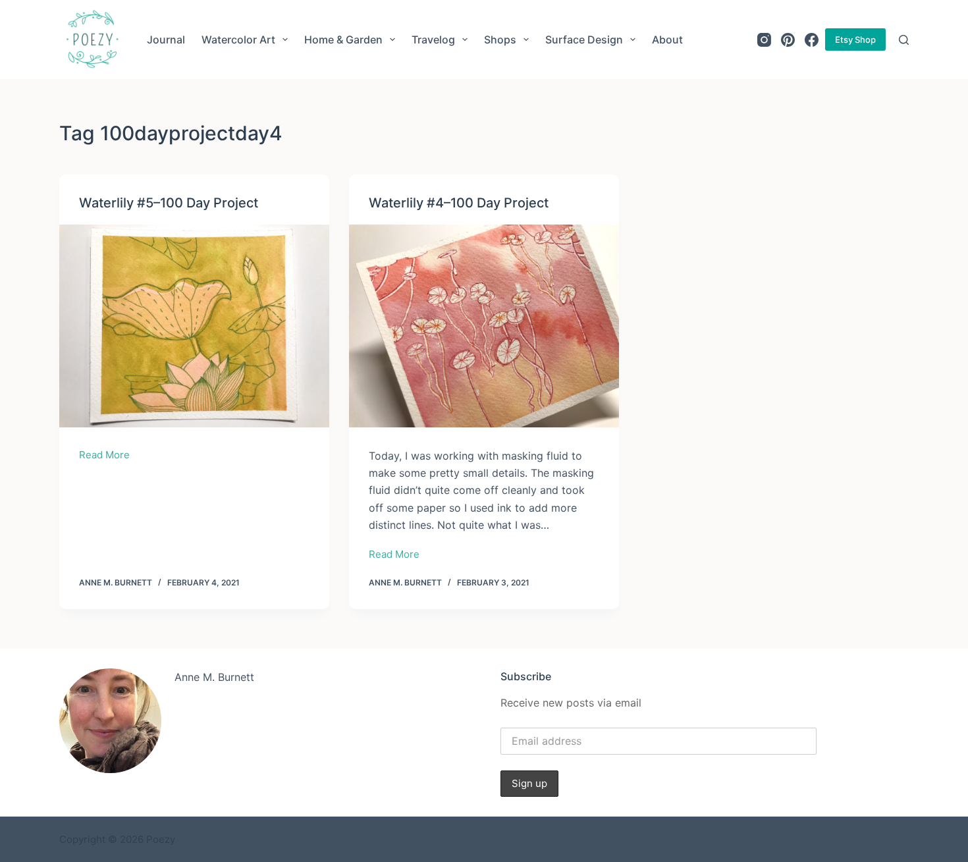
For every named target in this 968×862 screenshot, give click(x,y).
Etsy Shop (855, 39)
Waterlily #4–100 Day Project (459, 203)
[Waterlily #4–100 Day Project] (484, 326)
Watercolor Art (238, 39)
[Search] (904, 40)
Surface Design (584, 39)
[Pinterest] (788, 40)
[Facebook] (812, 40)
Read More (104, 456)
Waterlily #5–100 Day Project (168, 203)
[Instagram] (764, 40)
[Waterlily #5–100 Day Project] (194, 326)
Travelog (433, 39)
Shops (500, 39)
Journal (166, 39)
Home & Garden (343, 39)
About (667, 39)
